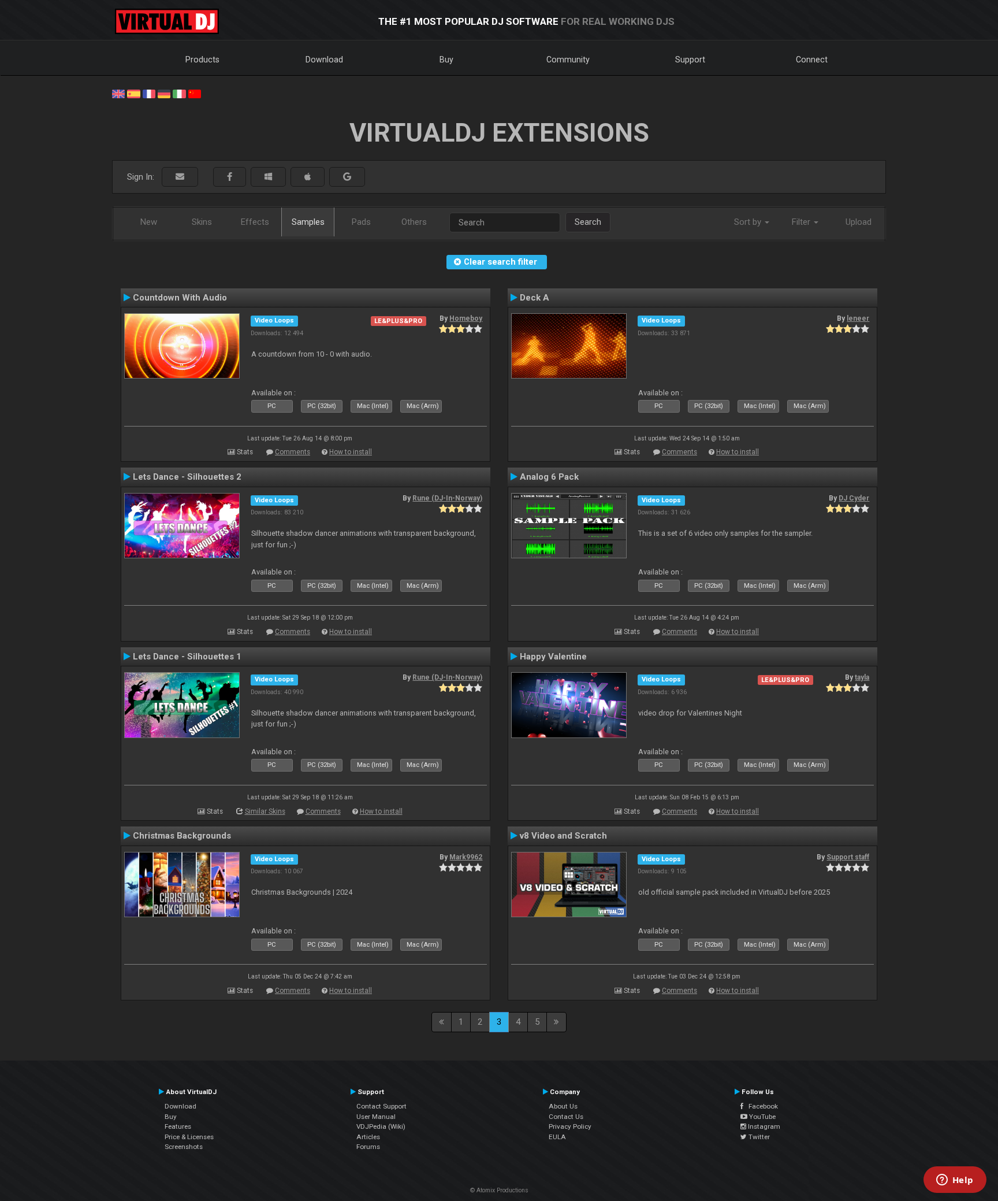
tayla (862, 677)
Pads (361, 222)
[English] (118, 93)
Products (202, 59)
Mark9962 (465, 857)
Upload (859, 222)
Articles (368, 1137)
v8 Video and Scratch (563, 836)
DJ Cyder (854, 498)
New (148, 222)
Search (588, 222)
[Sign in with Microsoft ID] (268, 177)
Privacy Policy (570, 1126)
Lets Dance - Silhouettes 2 (187, 477)
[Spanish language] (133, 93)
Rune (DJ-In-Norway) (447, 498)
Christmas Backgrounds (182, 836)
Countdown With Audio (180, 297)
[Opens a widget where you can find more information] (954, 1180)
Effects (255, 222)
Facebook (760, 1106)
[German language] (164, 93)
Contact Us (566, 1117)
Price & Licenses (189, 1137)
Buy (446, 59)
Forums (368, 1147)
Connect (812, 59)
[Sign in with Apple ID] (308, 177)
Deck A (534, 297)
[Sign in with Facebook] (229, 177)
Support (690, 59)
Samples (308, 222)
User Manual (376, 1117)
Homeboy (465, 318)
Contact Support (381, 1106)
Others (414, 222)
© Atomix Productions (499, 1190)
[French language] (149, 93)
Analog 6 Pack (549, 477)
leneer (858, 318)
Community (568, 59)
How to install (350, 452)
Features (178, 1126)
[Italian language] (179, 93)
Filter (802, 222)
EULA (557, 1137)
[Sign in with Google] (347, 177)
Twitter (758, 1137)
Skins (202, 222)
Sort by (749, 222)
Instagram (763, 1126)
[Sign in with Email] (180, 177)
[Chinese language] (194, 93)
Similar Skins (265, 811)
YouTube (761, 1117)
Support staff (847, 857)
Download (324, 59)
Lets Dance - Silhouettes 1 (187, 656)
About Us (563, 1106)
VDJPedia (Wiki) (380, 1126)
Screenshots (184, 1147)
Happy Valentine (553, 656)
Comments (292, 452)
